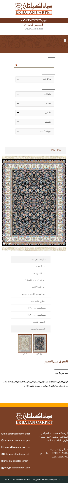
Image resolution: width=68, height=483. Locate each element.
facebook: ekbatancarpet (17, 440)
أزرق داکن (39, 354)
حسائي (25, 354)
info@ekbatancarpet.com (17, 467)
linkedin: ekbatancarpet (16, 460)
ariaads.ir (59, 479)
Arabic (35, 29)
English (28, 29)
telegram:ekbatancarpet (16, 454)
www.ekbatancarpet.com (17, 447)
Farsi (41, 29)
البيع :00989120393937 (34, 20)
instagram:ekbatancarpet (17, 433)
